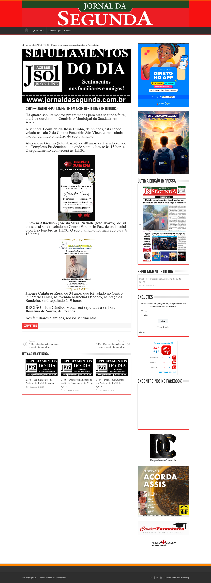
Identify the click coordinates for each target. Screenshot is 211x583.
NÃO (146, 315)
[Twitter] (157, 578)
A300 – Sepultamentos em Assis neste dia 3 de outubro (44, 344)
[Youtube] (161, 578)
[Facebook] (154, 578)
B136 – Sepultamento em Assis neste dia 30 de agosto (40, 381)
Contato (68, 30)
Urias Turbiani (181, 577)
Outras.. (142, 332)
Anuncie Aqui (54, 30)
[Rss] (151, 578)
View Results (163, 327)
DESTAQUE (37, 44)
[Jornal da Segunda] (105, 13)
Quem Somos (39, 30)
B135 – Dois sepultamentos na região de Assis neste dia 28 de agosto (76, 383)
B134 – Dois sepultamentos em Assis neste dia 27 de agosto (110, 383)
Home (26, 30)
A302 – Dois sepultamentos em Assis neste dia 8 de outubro (109, 344)
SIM (145, 311)
